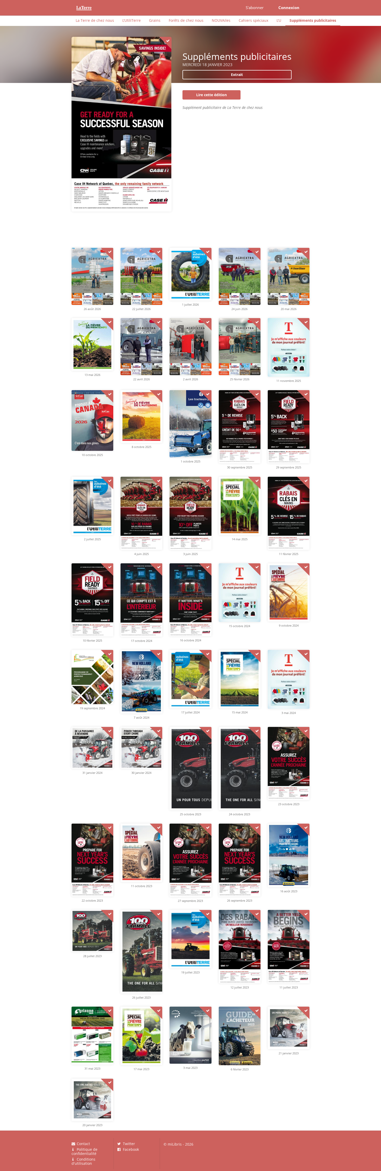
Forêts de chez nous (186, 20)
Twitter (128, 1144)
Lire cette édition (211, 94)
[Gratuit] (165, 43)
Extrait (237, 74)
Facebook (130, 1149)
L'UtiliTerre (131, 20)
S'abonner (255, 7)
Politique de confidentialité (85, 1151)
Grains (154, 20)
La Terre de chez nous (95, 20)
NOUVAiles (221, 20)
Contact (83, 1144)
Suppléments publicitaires (313, 20)
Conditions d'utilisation (84, 1161)
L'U (279, 20)
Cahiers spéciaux (253, 20)
